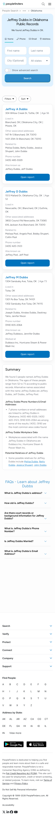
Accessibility (8, 805)
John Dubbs (40, 465)
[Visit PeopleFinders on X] (4, 812)
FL (10, 726)
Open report (27, 177)
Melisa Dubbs (31, 461)
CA (32, 719)
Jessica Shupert (24, 465)
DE (4, 726)
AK (3, 719)
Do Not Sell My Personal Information (19, 789)
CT (46, 719)
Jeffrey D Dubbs (16, 191)
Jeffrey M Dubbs (16, 277)
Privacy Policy (21, 783)
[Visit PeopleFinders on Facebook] (12, 812)
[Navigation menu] (50, 4)
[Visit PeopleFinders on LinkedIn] (8, 812)
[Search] (43, 4)
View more (15, 733)
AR (18, 719)
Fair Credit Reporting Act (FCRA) (21, 773)
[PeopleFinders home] (13, 4)
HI (24, 726)
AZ (25, 719)
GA (18, 726)
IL (45, 726)
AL (10, 719)
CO (39, 719)
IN (3, 733)
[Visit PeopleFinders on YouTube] (16, 812)
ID (39, 726)
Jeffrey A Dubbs (16, 109)
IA (32, 726)
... (24, 10)
